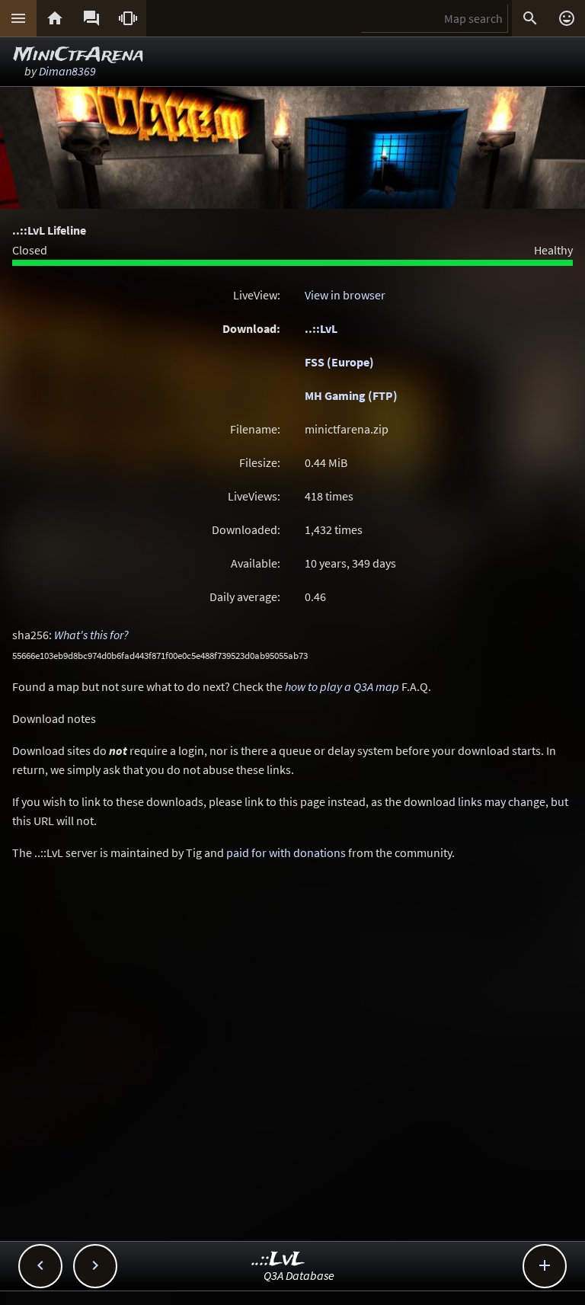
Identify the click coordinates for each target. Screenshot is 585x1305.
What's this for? (91, 634)
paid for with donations (286, 852)
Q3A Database (299, 1275)
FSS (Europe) (339, 361)
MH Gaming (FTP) (351, 395)
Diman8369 (67, 70)
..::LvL (321, 328)
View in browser (345, 294)
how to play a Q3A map (342, 686)
